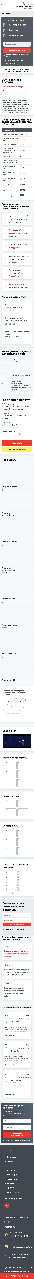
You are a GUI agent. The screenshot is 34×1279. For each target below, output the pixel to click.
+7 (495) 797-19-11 (27, 3)
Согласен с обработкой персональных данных (17, 55)
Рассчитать (17, 443)
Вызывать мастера (17, 449)
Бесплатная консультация (17, 1134)
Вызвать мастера (17, 51)
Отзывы (10, 1161)
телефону (11, 954)
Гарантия (10, 1188)
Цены (9, 1166)
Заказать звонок (28, 8)
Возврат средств (13, 1192)
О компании (11, 1157)
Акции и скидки (13, 1179)
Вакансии (10, 1183)
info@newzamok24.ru (21, 1247)
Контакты (11, 1170)
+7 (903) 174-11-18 (27, 5)
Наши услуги (12, 1175)
